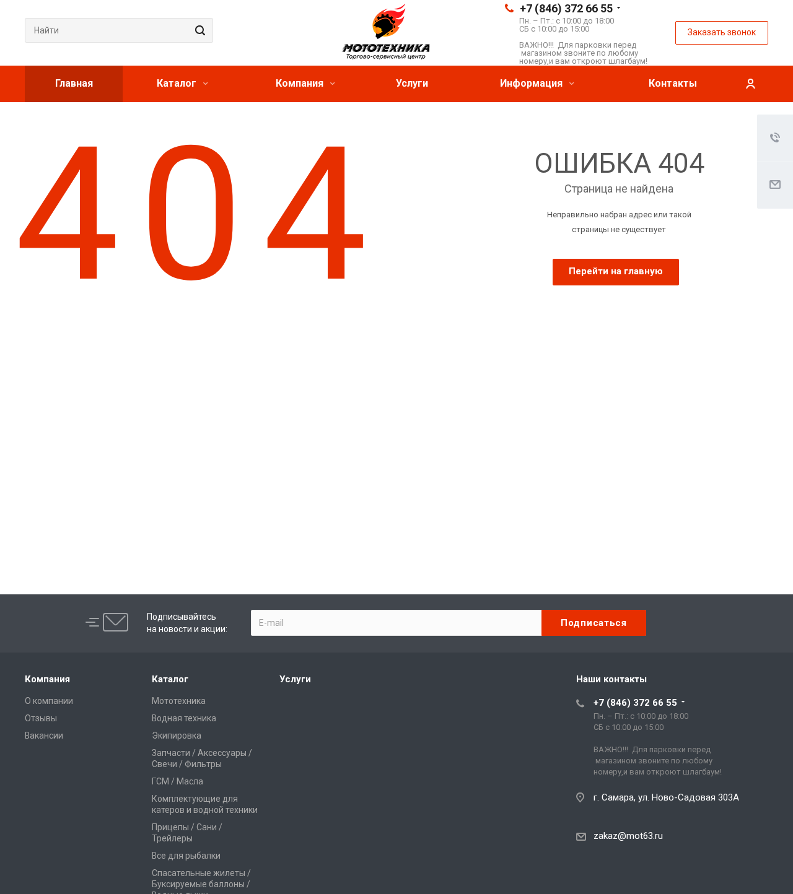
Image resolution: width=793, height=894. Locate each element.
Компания (301, 83)
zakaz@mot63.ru (628, 835)
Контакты (673, 83)
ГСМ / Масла (177, 781)
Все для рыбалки (186, 856)
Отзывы (41, 718)
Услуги (412, 83)
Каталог (178, 83)
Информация (532, 83)
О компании (49, 701)
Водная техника (184, 718)
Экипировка (176, 735)
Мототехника (179, 701)
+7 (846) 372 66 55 (566, 8)
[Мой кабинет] (750, 84)
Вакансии (44, 735)
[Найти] (198, 30)
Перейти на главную (616, 271)
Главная (74, 83)
